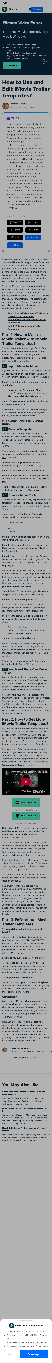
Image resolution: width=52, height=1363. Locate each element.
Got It (11, 1354)
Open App (34, 1354)
